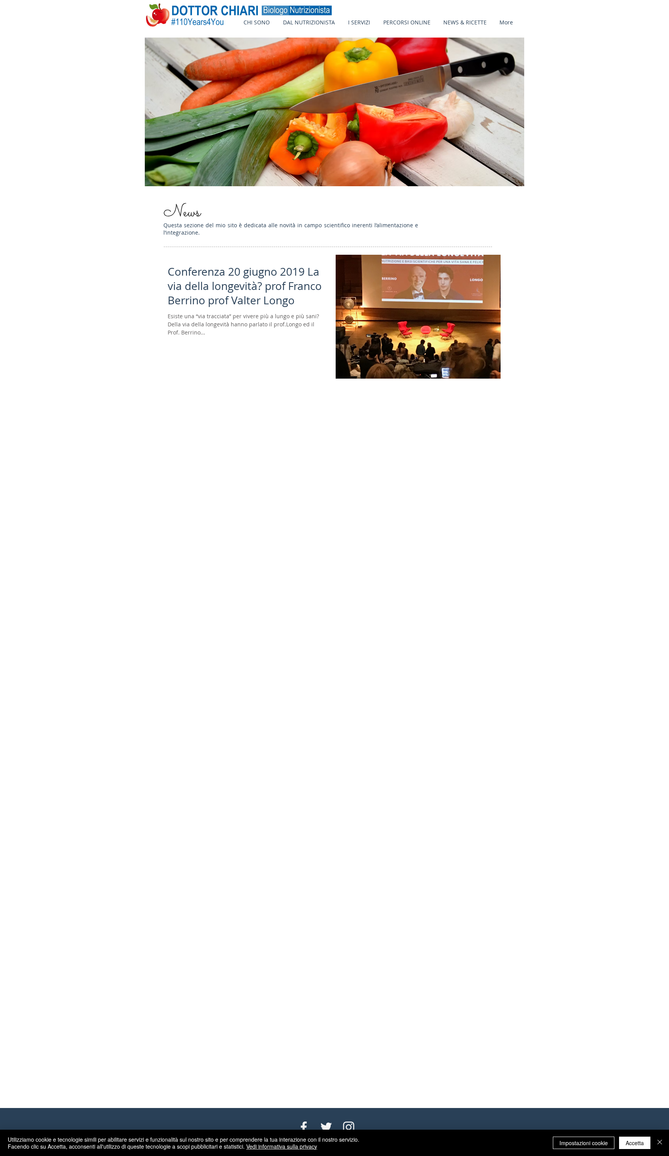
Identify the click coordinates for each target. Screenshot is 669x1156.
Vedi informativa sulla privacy (281, 1146)
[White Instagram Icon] (348, 1127)
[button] (464, 22)
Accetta (635, 1143)
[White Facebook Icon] (303, 1127)
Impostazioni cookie (583, 1143)
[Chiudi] (659, 1143)
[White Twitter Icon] (326, 1127)
